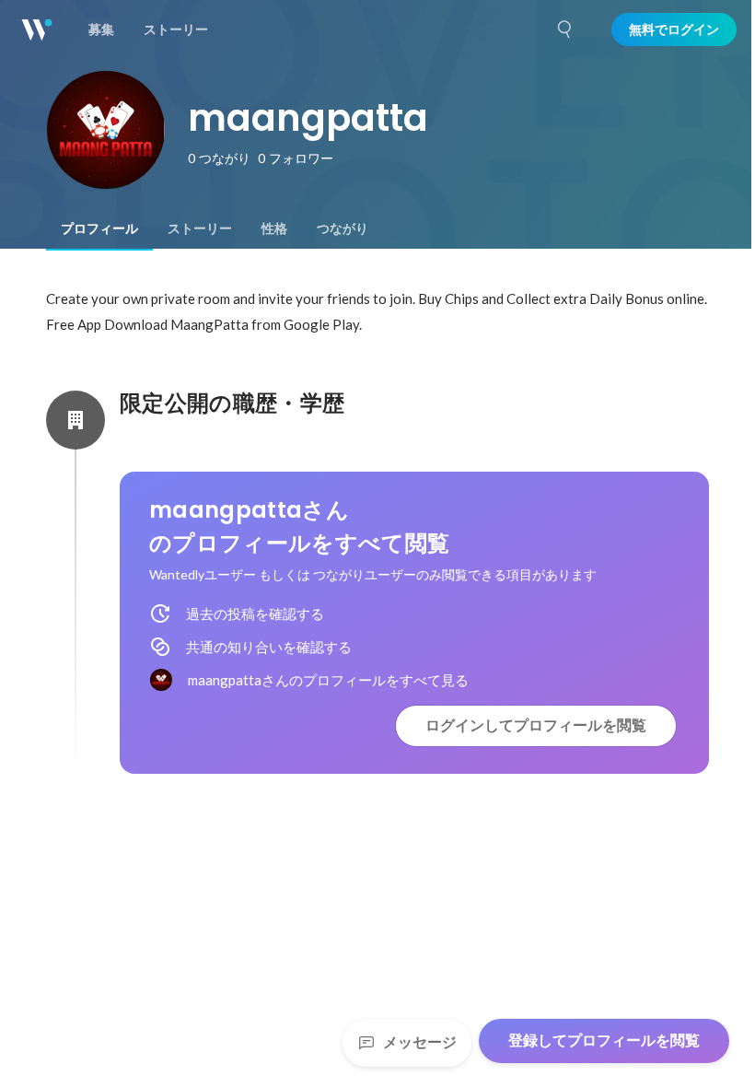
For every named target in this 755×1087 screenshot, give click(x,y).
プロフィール (99, 228)
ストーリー (200, 228)
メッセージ (420, 1042)
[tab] (99, 228)
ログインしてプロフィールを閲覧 (535, 725)
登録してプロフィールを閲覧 (604, 1040)
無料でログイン (674, 29)
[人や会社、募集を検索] (565, 29)
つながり (342, 228)
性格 (274, 228)
